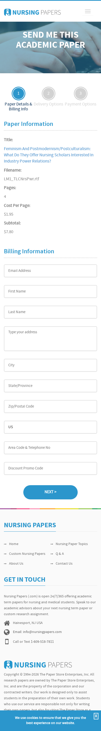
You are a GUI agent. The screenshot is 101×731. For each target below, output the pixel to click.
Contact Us (64, 564)
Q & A (60, 554)
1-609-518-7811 (42, 642)
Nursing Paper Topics (72, 544)
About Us (16, 564)
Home (13, 544)
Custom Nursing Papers (27, 554)
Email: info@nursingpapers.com (37, 632)
